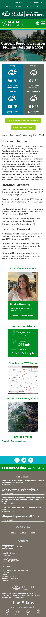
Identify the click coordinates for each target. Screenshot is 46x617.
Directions (7, 555)
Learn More (27, 315)
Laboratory (17, 23)
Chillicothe (5, 572)
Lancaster (5, 576)
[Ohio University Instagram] (23, 602)
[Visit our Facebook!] (17, 460)
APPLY (18, 7)
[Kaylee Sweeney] (23, 300)
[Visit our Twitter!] (23, 460)
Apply (23, 532)
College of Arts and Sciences (12, 547)
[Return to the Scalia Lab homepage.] (5, 23)
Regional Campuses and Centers (15, 570)
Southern (5, 578)
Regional (28, 2)
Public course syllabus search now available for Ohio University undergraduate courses (20, 517)
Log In (17, 2)
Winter (39, 615)
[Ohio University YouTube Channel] (32, 602)
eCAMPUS (6, 566)
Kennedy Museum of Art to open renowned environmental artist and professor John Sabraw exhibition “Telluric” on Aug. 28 (22, 499)
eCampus (38, 2)
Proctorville (14, 578)
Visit (13, 532)
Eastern (4, 574)
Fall (28, 615)
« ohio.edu (8, 2)
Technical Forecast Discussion (23, 120)
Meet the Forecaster (23, 127)
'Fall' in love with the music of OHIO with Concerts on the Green (21, 508)
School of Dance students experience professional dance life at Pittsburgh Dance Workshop (22, 481)
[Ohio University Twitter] (18, 602)
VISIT (8, 7)
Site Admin (25, 595)
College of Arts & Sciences (35, 14)
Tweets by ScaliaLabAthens (14, 441)
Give (33, 532)
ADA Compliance (8, 593)
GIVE (29, 7)
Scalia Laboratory (8, 545)
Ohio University (7, 548)
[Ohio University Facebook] (13, 602)
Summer (17, 615)
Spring (7, 615)
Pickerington (14, 576)
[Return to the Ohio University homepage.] (12, 13)
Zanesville (5, 580)
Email (16, 315)
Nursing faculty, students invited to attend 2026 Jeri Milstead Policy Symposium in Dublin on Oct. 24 (19, 490)
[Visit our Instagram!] (30, 460)
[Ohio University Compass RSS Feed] (28, 602)
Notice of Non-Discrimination (25, 593)
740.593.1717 (36, 468)
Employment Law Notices (10, 595)
